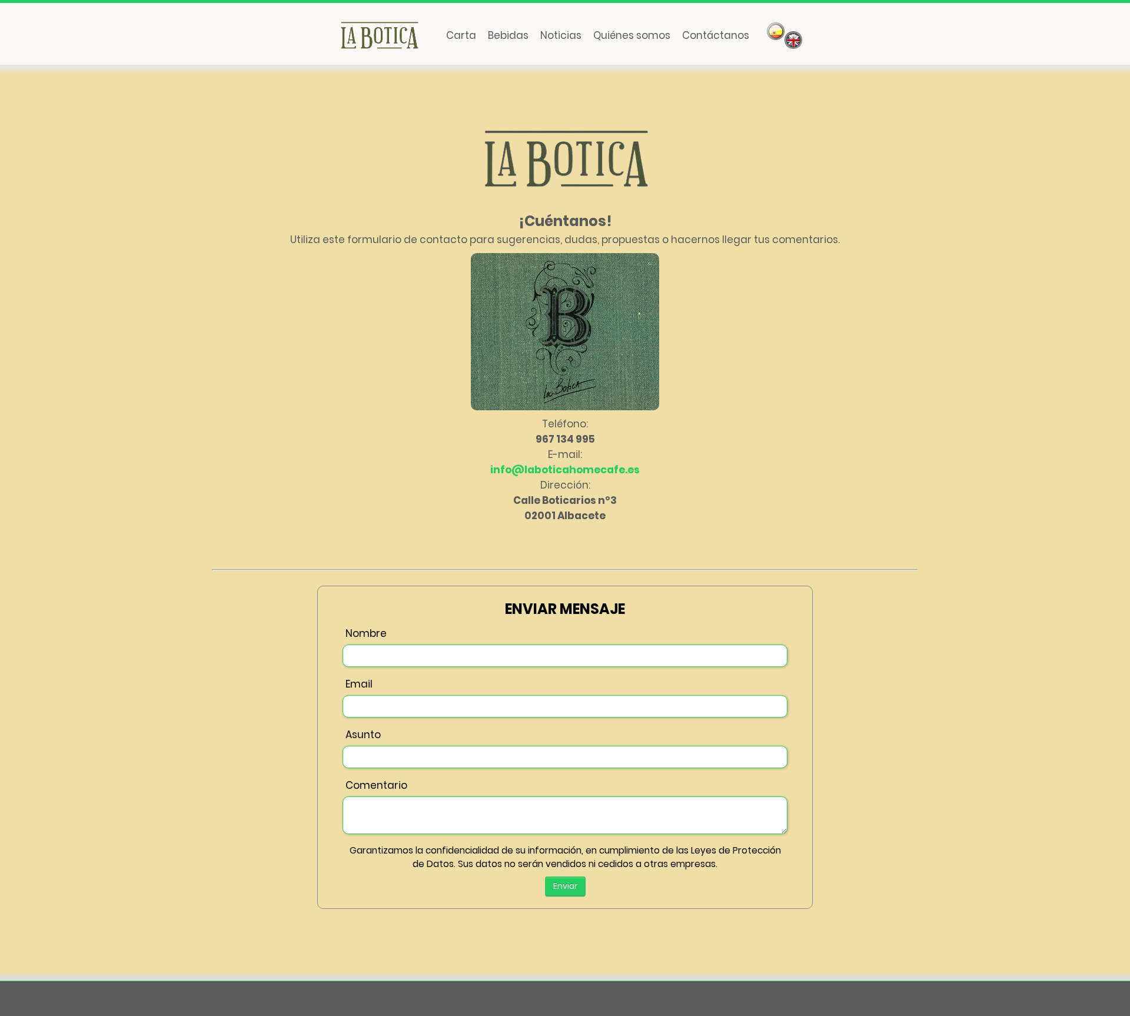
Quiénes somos (631, 35)
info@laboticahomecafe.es (565, 470)
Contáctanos (715, 35)
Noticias (560, 35)
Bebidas (508, 35)
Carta (461, 35)
